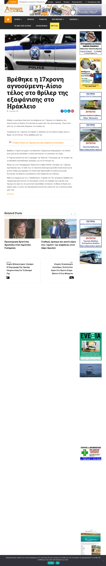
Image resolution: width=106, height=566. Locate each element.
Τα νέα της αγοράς (22, 26)
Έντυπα (50, 2)
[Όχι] (103, 560)
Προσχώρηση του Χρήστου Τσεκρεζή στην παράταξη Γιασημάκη (39, 2)
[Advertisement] (91, 185)
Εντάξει (50, 563)
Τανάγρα (66, 2)
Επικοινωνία (42, 26)
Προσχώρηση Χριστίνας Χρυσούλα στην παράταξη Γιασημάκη (17, 244)
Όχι (58, 563)
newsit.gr (10, 194)
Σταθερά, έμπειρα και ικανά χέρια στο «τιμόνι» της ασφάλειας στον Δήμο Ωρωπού (58, 244)
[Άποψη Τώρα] (8, 19)
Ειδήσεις (73, 19)
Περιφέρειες (57, 19)
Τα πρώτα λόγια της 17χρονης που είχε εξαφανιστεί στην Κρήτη (37, 143)
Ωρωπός (58, 2)
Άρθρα (17, 19)
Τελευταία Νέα (77, 2)
